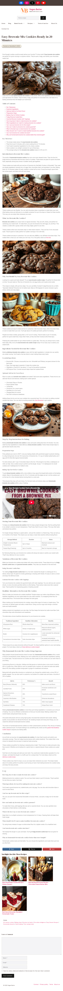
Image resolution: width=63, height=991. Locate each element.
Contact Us (5, 29)
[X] (32, 2)
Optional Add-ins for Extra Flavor (15, 111)
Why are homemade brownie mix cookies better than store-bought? (25, 135)
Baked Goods (18, 23)
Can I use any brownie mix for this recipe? (18, 125)
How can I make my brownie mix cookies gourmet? (21, 127)
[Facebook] (21, 2)
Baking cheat (18, 922)
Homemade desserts (9, 924)
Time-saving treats (29, 924)
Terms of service (43, 23)
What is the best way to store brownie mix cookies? (21, 129)
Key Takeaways (10, 107)
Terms (51, 984)
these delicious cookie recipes (30, 647)
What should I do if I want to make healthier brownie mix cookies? (25, 131)
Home (3, 23)
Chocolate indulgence (40, 922)
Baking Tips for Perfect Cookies (15, 115)
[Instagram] (26, 2)
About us (57, 984)
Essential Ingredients (12, 109)
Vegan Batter (35, 9)
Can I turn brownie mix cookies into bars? (18, 133)
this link (48, 237)
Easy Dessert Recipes (52, 922)
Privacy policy (44, 984)
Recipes (30, 23)
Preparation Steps (11, 113)
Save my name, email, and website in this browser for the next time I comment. (26, 971)
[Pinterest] (38, 2)
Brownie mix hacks (28, 922)
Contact (36, 984)
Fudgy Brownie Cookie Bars (14, 117)
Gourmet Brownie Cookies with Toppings (18, 119)
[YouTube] (43, 2)
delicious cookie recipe (9, 757)
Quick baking (19, 924)
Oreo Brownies (39, 400)
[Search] (43, 18)
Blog (9, 23)
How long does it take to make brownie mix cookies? (21, 121)
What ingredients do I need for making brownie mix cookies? (23, 123)
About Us (54, 23)
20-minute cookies (8, 922)
